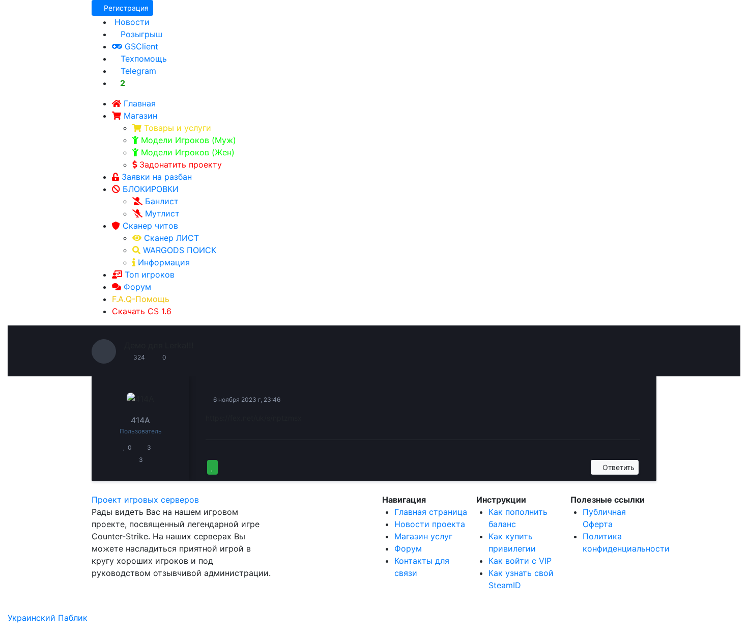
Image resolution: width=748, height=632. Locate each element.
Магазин (140, 116)
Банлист (162, 201)
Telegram (137, 71)
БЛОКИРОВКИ (151, 189)
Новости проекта (429, 524)
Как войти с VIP (520, 561)
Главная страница (430, 512)
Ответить (617, 467)
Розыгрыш (140, 34)
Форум (137, 287)
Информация (162, 262)
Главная (140, 103)
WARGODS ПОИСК (178, 250)
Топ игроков (150, 274)
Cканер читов (150, 226)
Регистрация (125, 8)
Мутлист (162, 213)
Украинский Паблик (48, 618)
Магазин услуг (423, 536)
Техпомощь (142, 58)
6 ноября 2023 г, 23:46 (246, 399)
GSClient (140, 46)
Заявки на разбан (157, 177)
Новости (131, 22)
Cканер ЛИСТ (170, 238)
